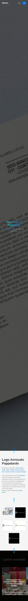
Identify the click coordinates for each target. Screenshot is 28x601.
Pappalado (22, 475)
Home (6, 229)
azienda (17, 470)
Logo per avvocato (10, 471)
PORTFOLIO (24, 3)
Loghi (7, 470)
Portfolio (11, 229)
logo (3, 471)
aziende (22, 470)
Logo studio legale (21, 471)
